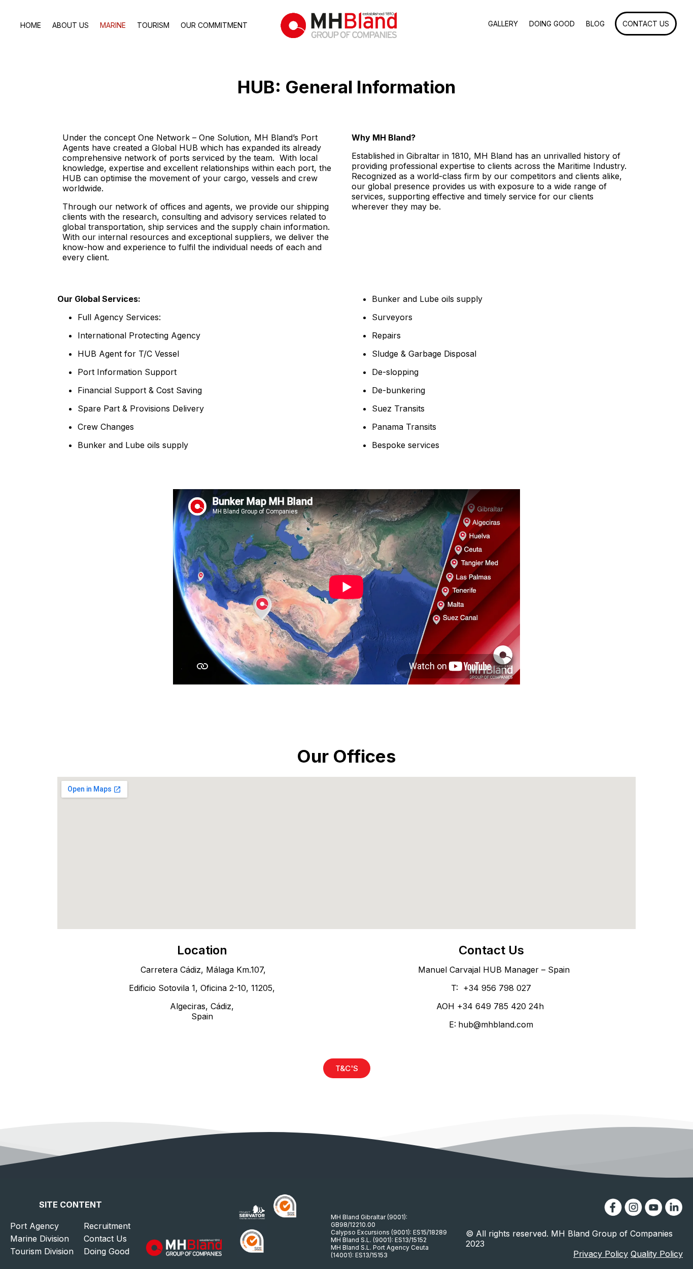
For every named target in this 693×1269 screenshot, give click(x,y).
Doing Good (106, 1251)
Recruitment (107, 1226)
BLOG (595, 23)
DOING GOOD (552, 23)
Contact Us (105, 1238)
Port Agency (34, 1226)
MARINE (113, 25)
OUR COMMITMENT (214, 25)
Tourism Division (42, 1251)
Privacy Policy (600, 1254)
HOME (30, 25)
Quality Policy (657, 1254)
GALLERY (503, 23)
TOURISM (153, 25)
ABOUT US (70, 25)
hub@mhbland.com (495, 1024)
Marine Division (39, 1238)
